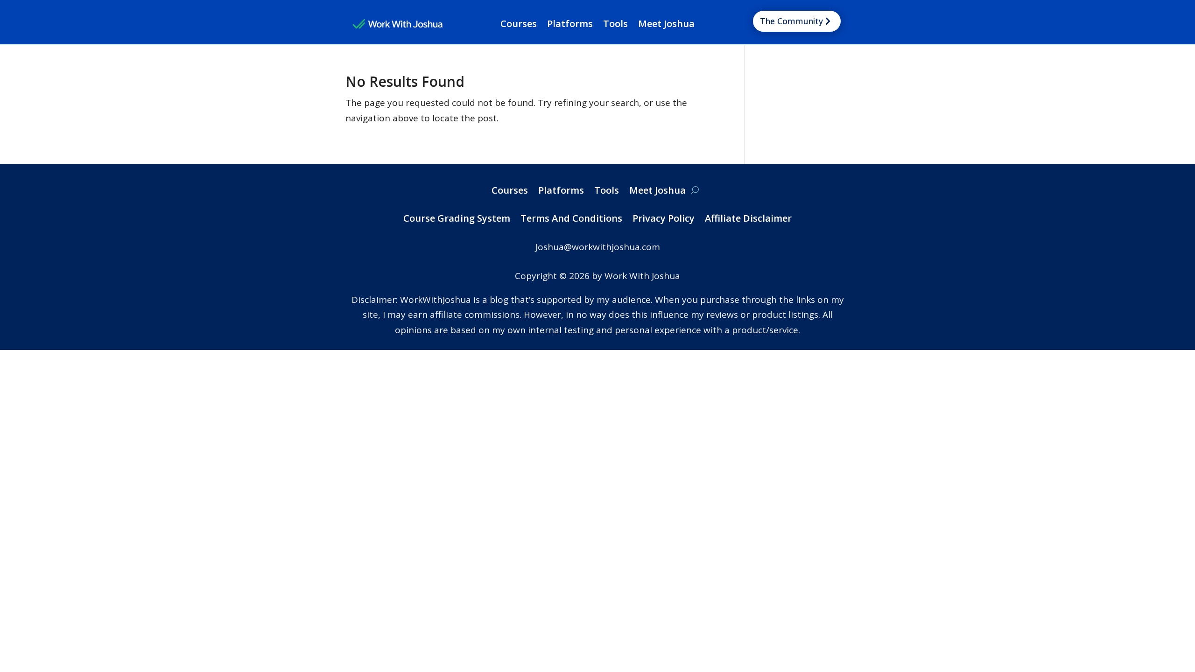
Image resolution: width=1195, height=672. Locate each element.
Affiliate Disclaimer (748, 219)
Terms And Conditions (571, 219)
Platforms (570, 25)
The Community (791, 21)
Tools (615, 25)
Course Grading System (456, 219)
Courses (518, 25)
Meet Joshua (666, 25)
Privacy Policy (664, 219)
